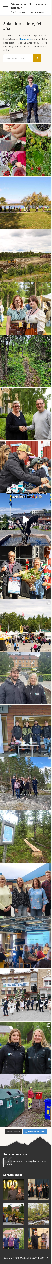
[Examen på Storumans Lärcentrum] (38, 1189)
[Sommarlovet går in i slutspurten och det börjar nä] (26, 203)
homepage (25, 39)
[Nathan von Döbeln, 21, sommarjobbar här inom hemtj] (26, 97)
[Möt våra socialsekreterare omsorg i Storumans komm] (26, 889)
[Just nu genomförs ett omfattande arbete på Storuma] (26, 255)
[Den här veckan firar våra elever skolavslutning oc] (26, 1048)
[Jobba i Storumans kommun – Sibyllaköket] (38, 1238)
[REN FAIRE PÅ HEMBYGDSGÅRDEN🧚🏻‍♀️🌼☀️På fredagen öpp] (26, 308)
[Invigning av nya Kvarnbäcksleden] (38, 1214)
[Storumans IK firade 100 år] (13, 1189)
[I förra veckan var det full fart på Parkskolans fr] (26, 467)
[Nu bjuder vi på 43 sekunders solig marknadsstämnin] (26, 519)
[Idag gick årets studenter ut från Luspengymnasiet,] (26, 995)
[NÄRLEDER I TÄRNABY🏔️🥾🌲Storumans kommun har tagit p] (26, 361)
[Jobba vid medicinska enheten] (13, 1238)
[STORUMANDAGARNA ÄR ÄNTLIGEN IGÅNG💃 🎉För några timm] (26, 625)
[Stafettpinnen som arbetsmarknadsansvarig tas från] (26, 414)
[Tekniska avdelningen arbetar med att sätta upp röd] (26, 1100)
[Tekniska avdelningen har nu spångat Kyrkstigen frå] (26, 836)
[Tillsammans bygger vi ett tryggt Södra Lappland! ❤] (26, 783)
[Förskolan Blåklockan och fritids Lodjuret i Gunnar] (26, 150)
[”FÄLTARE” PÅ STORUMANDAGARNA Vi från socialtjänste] (26, 678)
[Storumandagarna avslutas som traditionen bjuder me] (26, 572)
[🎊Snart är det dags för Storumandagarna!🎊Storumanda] (26, 731)
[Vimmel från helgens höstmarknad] (13, 1214)
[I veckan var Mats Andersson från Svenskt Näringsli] (26, 942)
